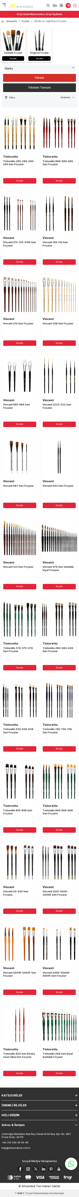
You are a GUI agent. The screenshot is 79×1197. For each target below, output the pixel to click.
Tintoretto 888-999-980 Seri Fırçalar (58, 163)
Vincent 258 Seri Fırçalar (58, 323)
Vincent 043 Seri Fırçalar (58, 485)
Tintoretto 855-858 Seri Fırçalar (17, 812)
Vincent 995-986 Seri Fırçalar (16, 406)
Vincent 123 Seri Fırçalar (18, 566)
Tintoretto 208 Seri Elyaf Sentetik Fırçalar (58, 1055)
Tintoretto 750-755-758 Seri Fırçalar (57, 731)
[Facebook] (20, 1169)
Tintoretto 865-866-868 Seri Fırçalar (58, 812)
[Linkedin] (43, 1169)
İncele (19, 180)
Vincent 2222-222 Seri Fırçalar (57, 406)
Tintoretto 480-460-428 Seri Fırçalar (58, 649)
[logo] (21, 5)
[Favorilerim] (74, 5)
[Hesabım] (61, 5)
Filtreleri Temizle (39, 87)
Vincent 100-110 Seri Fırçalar (55, 244)
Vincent (8, 238)
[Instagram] (28, 1169)
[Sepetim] (68, 5)
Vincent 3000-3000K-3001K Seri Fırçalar (56, 974)
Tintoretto (10, 156)
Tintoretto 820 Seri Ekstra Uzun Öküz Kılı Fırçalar (19, 1055)
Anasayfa (11, 21)
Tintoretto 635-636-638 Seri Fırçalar (18, 731)
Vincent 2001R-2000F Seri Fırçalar (19, 974)
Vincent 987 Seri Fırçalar (18, 485)
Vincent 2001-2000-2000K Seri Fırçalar (55, 893)
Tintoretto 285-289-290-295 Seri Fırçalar (19, 163)
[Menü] (4, 5)
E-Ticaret (28, 1193)
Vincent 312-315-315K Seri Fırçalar (19, 244)
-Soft (19, 1193)
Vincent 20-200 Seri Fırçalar (15, 893)
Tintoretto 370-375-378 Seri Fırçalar (18, 649)
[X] (36, 1169)
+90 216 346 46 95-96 (15, 1142)
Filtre (12, 97)
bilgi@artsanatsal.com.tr (16, 1147)
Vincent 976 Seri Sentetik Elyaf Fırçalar (58, 568)
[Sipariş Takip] (54, 5)
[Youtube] (59, 1169)
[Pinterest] (51, 1169)
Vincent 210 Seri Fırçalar (18, 323)
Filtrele (39, 77)
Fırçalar (25, 21)
